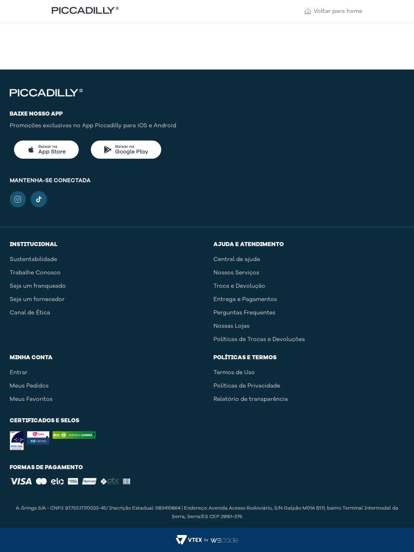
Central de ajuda (236, 259)
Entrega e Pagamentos (245, 299)
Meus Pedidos (29, 386)
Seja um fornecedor (37, 299)
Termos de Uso (234, 372)
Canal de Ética (30, 312)
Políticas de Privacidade (246, 386)
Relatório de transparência (250, 399)
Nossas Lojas (231, 326)
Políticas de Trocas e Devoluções (259, 339)
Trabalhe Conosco (35, 272)
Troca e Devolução (239, 286)
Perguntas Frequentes (244, 312)
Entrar (18, 372)
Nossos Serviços (236, 272)
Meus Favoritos (31, 399)
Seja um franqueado (38, 286)
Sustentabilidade (33, 259)
